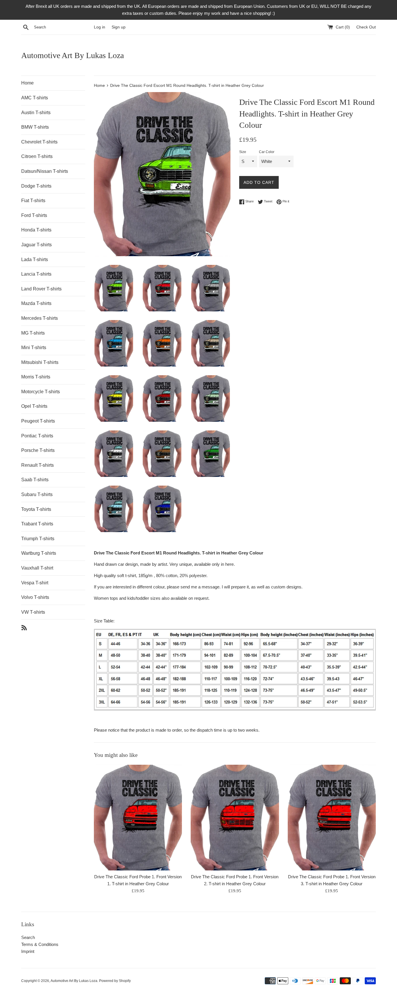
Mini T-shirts (33, 347)
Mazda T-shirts (36, 303)
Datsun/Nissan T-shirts (44, 171)
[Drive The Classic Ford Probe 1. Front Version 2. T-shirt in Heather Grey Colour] (235, 817)
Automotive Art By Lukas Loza (72, 55)
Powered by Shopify (115, 981)
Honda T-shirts (36, 229)
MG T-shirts (33, 333)
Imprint (27, 951)
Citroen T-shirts (37, 156)
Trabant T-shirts (37, 523)
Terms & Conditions (39, 944)
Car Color (266, 152)
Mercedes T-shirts (39, 318)
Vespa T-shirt (34, 582)
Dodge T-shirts (36, 186)
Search (28, 937)
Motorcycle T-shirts (40, 391)
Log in (99, 27)
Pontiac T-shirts (37, 435)
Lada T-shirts (34, 259)
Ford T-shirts (34, 215)
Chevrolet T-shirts (39, 141)
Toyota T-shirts (36, 509)
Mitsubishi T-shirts (39, 362)
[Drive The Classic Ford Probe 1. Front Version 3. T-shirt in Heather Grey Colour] (332, 817)
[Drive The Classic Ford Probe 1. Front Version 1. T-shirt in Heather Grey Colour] (138, 817)
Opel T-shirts (34, 406)
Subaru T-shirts (37, 494)
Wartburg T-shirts (38, 553)
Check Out (366, 27)
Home (27, 82)
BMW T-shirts (35, 127)
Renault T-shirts (37, 465)
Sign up (119, 27)
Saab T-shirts (35, 479)
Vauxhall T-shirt (37, 567)
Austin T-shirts (36, 112)
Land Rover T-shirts (41, 288)
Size (242, 152)
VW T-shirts (33, 612)
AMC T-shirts (34, 97)
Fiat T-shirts (33, 200)
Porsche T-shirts (38, 450)
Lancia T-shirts (36, 274)
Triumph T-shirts (37, 538)
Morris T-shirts (35, 376)
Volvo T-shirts (35, 597)
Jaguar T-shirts (36, 244)
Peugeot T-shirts (38, 421)
